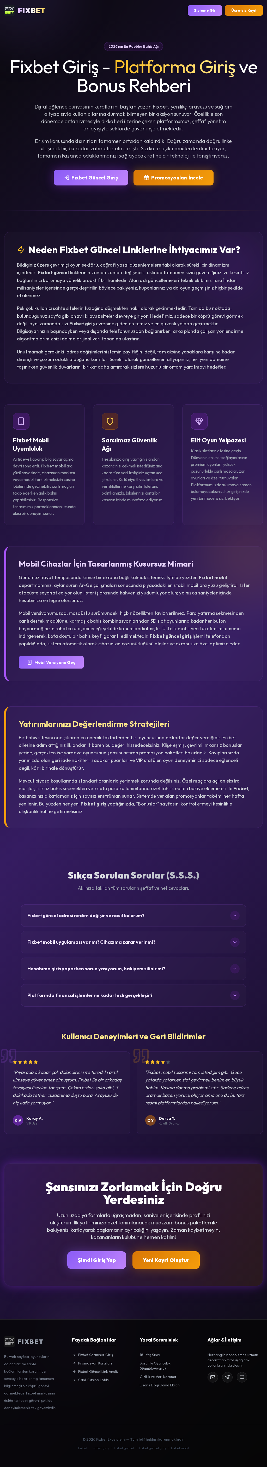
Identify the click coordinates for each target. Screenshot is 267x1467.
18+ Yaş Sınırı (150, 1354)
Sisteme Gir (205, 10)
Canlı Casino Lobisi (94, 1380)
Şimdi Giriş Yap (97, 1260)
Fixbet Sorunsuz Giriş (95, 1354)
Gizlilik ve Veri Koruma (158, 1376)
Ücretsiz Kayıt (244, 10)
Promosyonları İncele (177, 177)
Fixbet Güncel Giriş (94, 177)
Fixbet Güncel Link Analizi (98, 1371)
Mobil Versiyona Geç (54, 662)
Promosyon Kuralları (95, 1363)
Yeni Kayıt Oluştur (166, 1260)
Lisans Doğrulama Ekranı (160, 1385)
